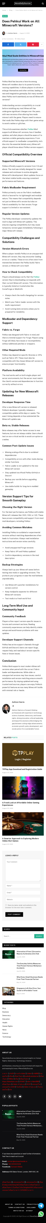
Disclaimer (31, 1207)
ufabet (29, 1073)
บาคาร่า (5, 1073)
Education (6, 1019)
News (4, 1030)
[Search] (42, 3)
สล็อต (11, 1076)
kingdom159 (28, 1187)
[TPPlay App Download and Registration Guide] (23, 754)
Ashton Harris (12, 33)
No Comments (9, 39)
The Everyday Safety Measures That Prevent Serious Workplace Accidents (29, 966)
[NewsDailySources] (23, 3)
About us (9, 1204)
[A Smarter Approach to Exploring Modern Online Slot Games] (23, 823)
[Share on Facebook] (8, 44)
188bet (11, 1079)
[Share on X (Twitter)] (20, 44)
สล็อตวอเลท (38, 1187)
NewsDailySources (36, 1216)
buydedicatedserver (31, 1076)
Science (5, 1033)
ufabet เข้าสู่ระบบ (18, 1084)
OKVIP (28, 1084)
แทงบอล (5, 1190)
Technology (6, 1037)
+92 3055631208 (14, 1164)
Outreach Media (16, 1167)
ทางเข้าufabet (20, 1073)
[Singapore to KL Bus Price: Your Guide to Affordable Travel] (8, 991)
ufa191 (11, 1073)
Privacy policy (33, 1204)
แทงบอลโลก (36, 1084)
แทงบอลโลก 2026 (8, 1087)
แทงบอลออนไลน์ (18, 1182)
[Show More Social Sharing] (42, 44)
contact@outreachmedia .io (17, 1161)
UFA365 (24, 1190)
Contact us (20, 1204)
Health (4, 1023)
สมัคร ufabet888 (33, 1081)
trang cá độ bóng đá (10, 1185)
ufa (10, 1089)
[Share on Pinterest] (33, 44)
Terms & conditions (16, 1207)
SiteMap (29, 1211)
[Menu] (3, 3)
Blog (5, 16)
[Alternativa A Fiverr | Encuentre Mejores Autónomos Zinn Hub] (8, 954)
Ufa (21, 1187)
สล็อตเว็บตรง (18, 1076)
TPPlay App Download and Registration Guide (22, 769)
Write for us (18, 1211)
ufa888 (35, 1073)
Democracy (6, 1015)
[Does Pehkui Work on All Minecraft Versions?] (23, 62)
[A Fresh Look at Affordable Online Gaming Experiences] (23, 788)
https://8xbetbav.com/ (10, 1081)
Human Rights (7, 1026)
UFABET (22, 1081)
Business (5, 1012)
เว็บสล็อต (19, 1087)
